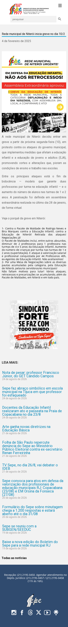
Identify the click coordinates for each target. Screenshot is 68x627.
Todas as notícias (14, 558)
